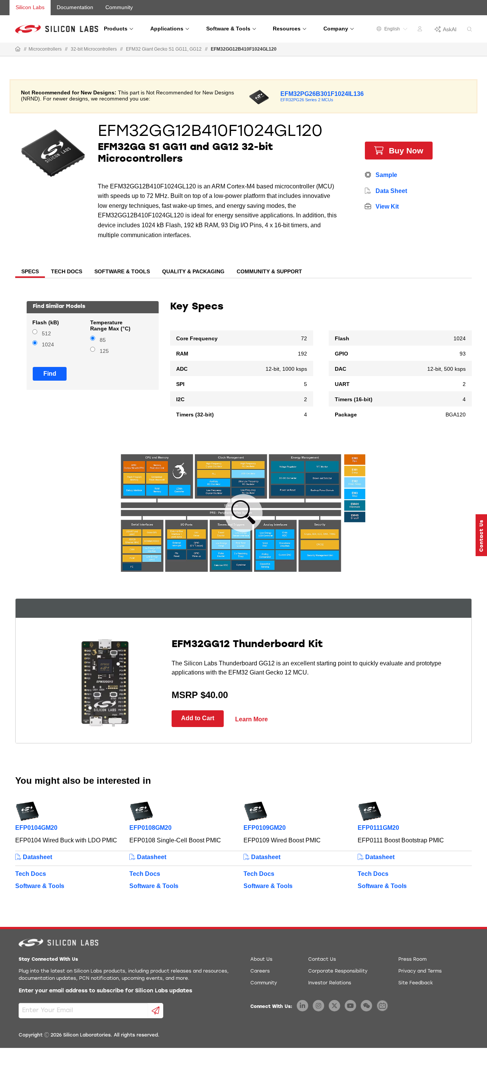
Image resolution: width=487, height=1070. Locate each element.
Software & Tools (39, 886)
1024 (48, 345)
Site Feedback (415, 983)
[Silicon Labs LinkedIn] (302, 1005)
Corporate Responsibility (338, 971)
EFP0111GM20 (378, 827)
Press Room (412, 959)
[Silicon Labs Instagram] (318, 1005)
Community (119, 7)
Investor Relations (329, 983)
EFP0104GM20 (36, 827)
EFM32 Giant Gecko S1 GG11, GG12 (164, 49)
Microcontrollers (45, 49)
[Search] (469, 29)
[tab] (30, 272)
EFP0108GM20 (150, 827)
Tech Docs (30, 874)
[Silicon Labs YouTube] (350, 1005)
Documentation (75, 7)
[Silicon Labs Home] (18, 49)
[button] (481, 535)
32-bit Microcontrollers (94, 49)
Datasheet (36, 857)
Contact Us (322, 959)
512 (46, 333)
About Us (261, 959)
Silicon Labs (30, 7)
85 (103, 340)
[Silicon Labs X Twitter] (334, 1005)
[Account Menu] (420, 30)
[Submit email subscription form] (155, 1010)
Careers (260, 971)
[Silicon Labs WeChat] (366, 1005)
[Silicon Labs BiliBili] (382, 1005)
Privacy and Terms (420, 971)
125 (104, 351)
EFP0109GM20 (265, 827)
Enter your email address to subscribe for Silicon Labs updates (105, 991)
